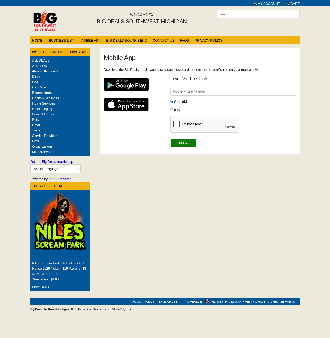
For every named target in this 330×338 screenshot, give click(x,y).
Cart (295, 4)
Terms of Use (167, 301)
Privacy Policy (208, 40)
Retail (36, 125)
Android (180, 101)
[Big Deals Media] (207, 301)
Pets (35, 119)
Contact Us (163, 40)
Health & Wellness (45, 98)
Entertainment (42, 93)
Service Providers (45, 136)
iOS (176, 110)
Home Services (43, 103)
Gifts (35, 141)
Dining (36, 76)
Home (37, 40)
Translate (64, 179)
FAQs (184, 40)
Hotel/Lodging (42, 109)
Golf (35, 82)
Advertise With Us (282, 301)
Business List (61, 40)
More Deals (40, 287)
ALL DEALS (41, 60)
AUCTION (39, 66)
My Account (268, 4)
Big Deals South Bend (126, 40)
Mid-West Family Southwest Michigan (238, 301)
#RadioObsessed (45, 71)
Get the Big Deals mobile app (51, 162)
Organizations (42, 146)
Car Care (39, 87)
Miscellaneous (42, 152)
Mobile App (90, 40)
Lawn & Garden (43, 114)
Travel (36, 130)
